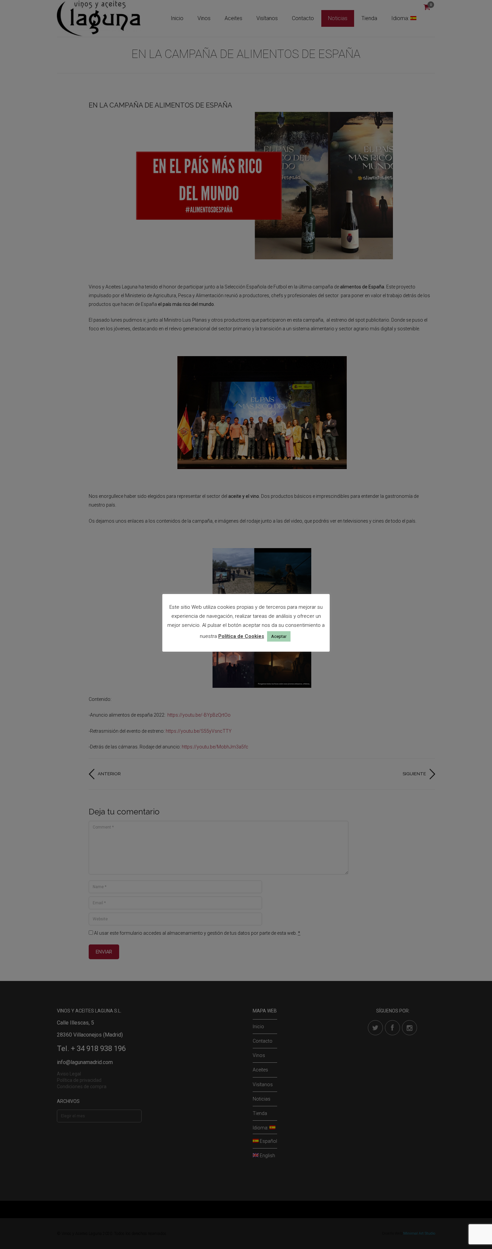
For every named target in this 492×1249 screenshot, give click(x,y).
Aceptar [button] (278, 636)
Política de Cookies (241, 636)
